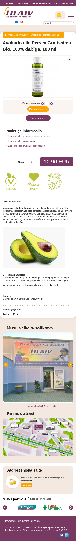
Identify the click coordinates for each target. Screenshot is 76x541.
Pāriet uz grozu (38, 118)
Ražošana (23, 3)
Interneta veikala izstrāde (17, 521)
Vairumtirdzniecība (41, 3)
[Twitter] (67, 535)
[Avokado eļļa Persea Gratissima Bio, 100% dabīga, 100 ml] (38, 76)
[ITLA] (19, 19)
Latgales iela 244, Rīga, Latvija (41, 406)
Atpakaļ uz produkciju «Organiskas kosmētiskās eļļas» (34, 35)
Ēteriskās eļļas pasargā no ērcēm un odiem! (29, 136)
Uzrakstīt (27, 485)
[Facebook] (62, 535)
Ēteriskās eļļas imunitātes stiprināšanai (26, 146)
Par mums (9, 3)
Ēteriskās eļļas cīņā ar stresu (22, 141)
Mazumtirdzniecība (63, 3)
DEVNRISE (35, 521)
